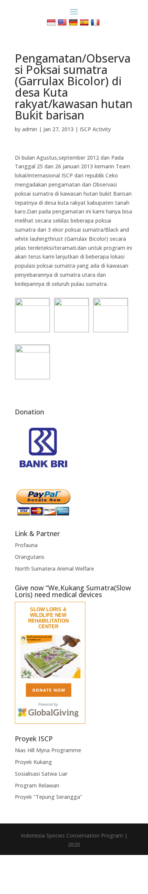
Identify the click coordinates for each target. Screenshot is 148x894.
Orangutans (29, 556)
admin (29, 129)
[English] (63, 22)
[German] (74, 22)
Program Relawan (37, 785)
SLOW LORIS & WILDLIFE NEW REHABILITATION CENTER (48, 618)
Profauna (26, 545)
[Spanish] (85, 22)
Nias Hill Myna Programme (48, 750)
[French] (96, 22)
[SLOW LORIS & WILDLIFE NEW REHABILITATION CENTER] (50, 676)
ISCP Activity (95, 129)
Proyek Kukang (33, 761)
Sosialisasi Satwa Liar (41, 773)
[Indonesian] (52, 22)
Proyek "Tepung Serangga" (48, 796)
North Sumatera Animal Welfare (54, 568)
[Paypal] (43, 514)
